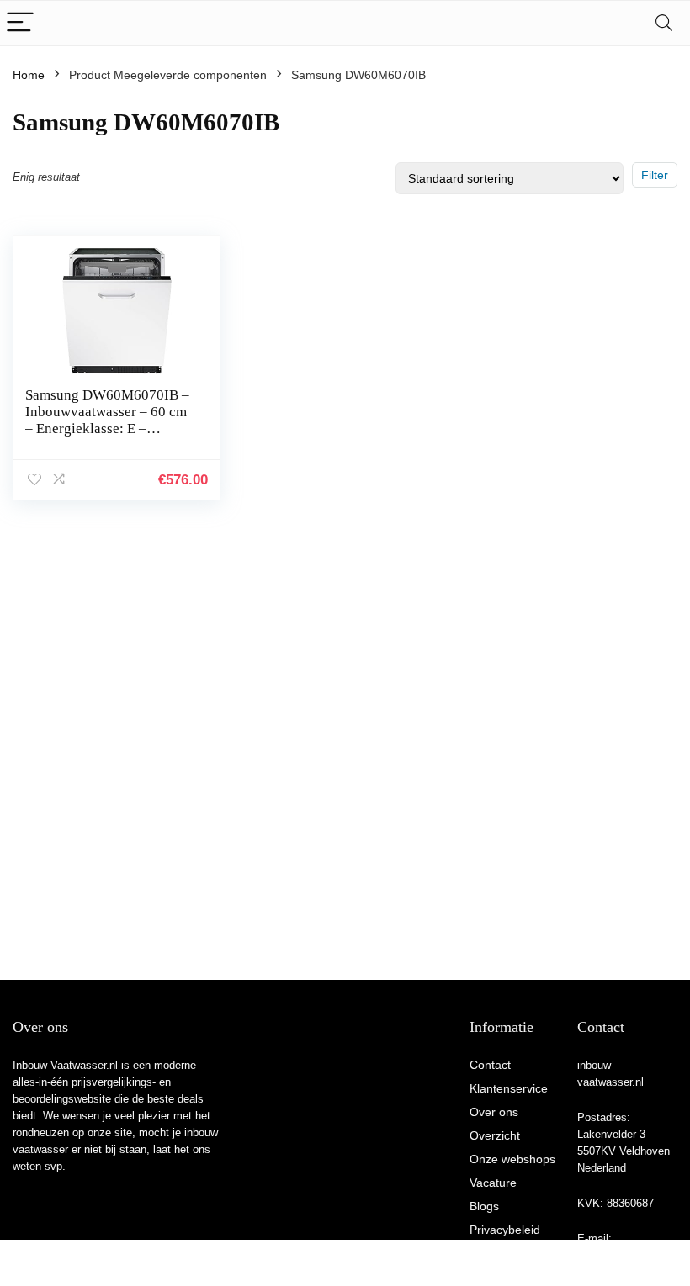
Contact (490, 1065)
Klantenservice (509, 1088)
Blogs (484, 1206)
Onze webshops (512, 1159)
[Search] (664, 23)
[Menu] (20, 23)
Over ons (494, 1112)
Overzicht (495, 1135)
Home (29, 75)
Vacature (493, 1182)
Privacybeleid (505, 1229)
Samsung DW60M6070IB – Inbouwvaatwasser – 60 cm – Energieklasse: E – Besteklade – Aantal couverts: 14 (107, 428)
